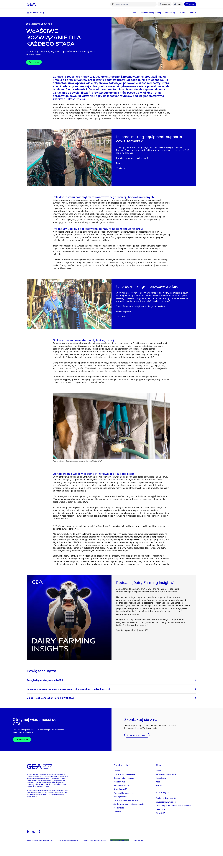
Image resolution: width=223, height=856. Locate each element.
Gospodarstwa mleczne (123, 778)
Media (159, 782)
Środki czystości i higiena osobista (128, 804)
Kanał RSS (143, 630)
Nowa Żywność (120, 789)
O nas (158, 770)
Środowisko (118, 808)
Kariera (159, 785)
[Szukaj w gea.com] (113, 4)
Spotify (119, 630)
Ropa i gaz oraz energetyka (125, 800)
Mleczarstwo (119, 782)
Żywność (117, 811)
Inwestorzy (161, 778)
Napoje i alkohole (121, 785)
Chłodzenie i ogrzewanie (124, 774)
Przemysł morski (120, 796)
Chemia (116, 770)
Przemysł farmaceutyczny (125, 793)
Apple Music (131, 630)
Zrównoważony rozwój (166, 774)
